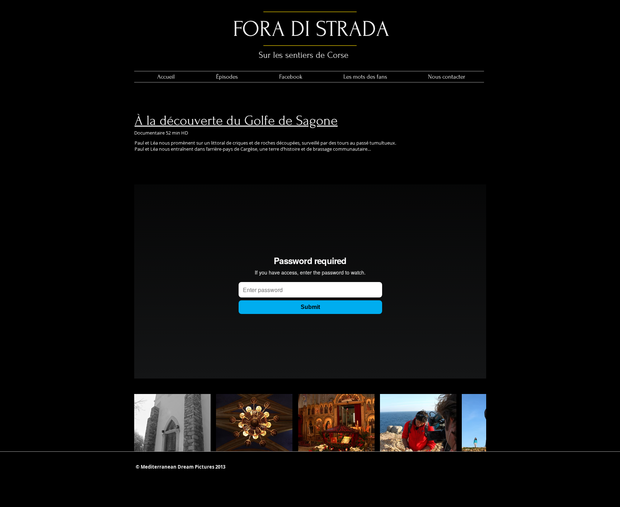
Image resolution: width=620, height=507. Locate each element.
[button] (172, 422)
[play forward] (477, 422)
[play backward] (143, 422)
